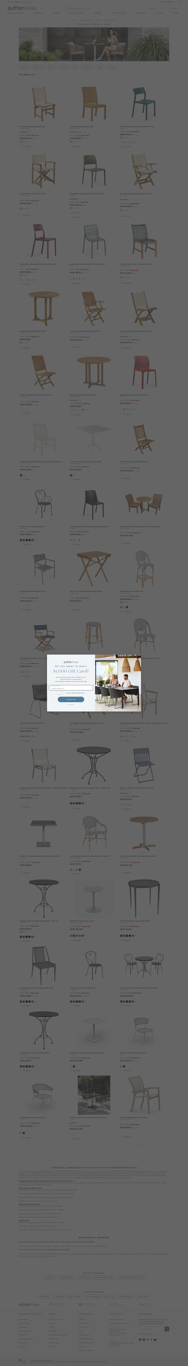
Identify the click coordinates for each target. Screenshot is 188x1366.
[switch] (61, 693)
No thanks (71, 704)
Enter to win (71, 699)
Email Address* (55, 686)
